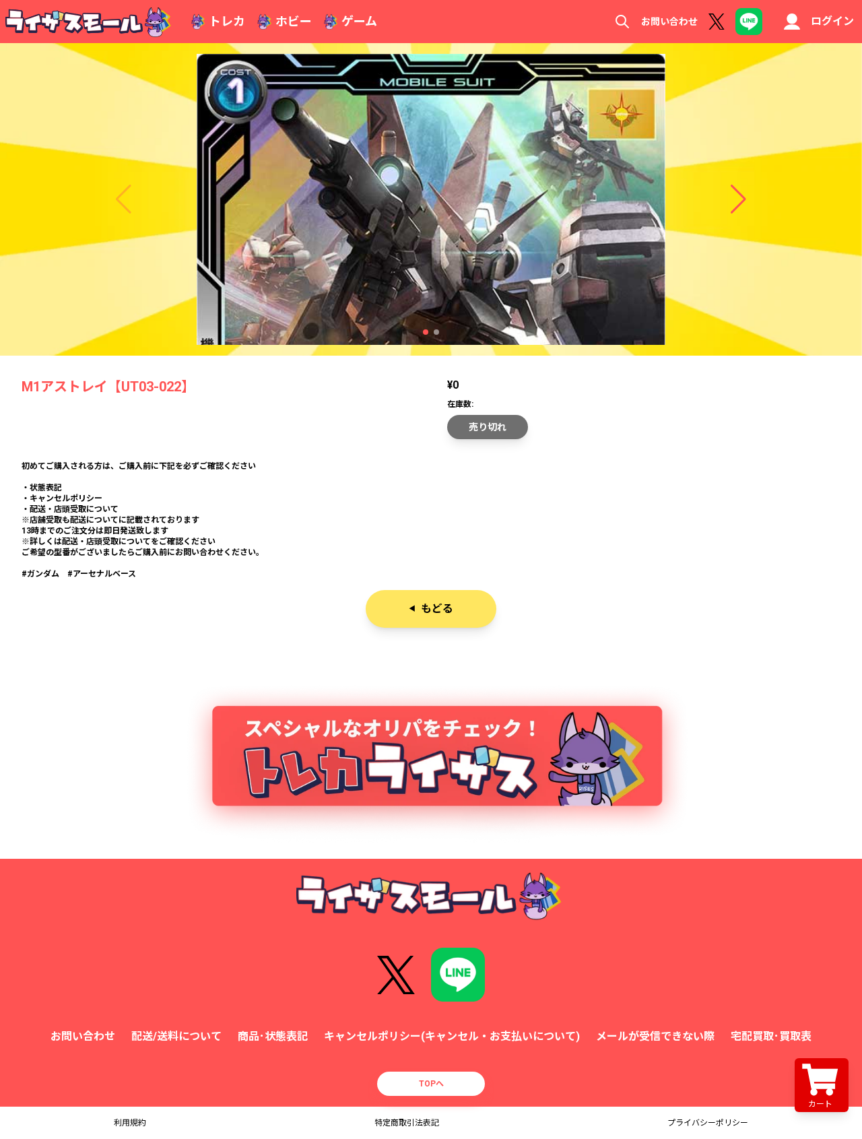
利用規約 (130, 1123)
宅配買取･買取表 (771, 1036)
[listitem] (431, 520)
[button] (425, 332)
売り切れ (487, 427)
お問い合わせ (669, 21)
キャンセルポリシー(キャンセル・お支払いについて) (452, 1036)
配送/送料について (176, 1036)
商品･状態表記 (273, 1036)
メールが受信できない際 (655, 1036)
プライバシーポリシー (707, 1123)
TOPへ (431, 1083)
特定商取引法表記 (406, 1123)
